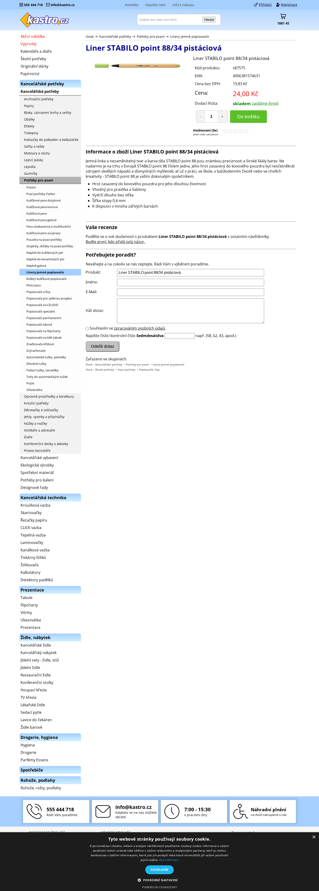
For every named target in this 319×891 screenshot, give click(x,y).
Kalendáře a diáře (36, 51)
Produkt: (93, 272)
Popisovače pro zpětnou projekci (49, 298)
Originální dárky (34, 66)
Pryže (30, 383)
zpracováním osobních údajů (139, 328)
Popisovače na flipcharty (43, 331)
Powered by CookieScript (159, 887)
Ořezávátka (34, 390)
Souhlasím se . (128, 328)
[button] (159, 880)
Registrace (289, 4)
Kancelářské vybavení (39, 457)
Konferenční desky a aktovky (46, 444)
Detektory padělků (37, 579)
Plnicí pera (33, 285)
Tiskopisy (31, 133)
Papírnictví (30, 73)
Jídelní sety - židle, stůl (40, 660)
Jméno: (92, 282)
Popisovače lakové (39, 324)
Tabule (26, 597)
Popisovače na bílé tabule (44, 337)
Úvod (90, 36)
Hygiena (28, 745)
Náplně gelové (36, 266)
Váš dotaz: (95, 310)
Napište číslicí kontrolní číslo (110, 335)
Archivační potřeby (38, 99)
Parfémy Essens (34, 759)
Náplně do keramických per (45, 259)
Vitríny (26, 612)
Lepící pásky (33, 160)
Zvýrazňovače (36, 350)
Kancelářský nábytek (39, 652)
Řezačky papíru (34, 520)
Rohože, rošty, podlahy (41, 787)
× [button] (313, 837)
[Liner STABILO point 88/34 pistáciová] (137, 67)
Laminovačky (32, 542)
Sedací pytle (31, 712)
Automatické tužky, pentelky (46, 357)
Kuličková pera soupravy (43, 233)
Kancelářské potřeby (115, 36)
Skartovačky (31, 512)
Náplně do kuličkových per (44, 253)
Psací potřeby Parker (40, 194)
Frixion (31, 187)
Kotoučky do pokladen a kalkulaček (51, 139)
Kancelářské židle (36, 645)
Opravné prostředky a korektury (49, 396)
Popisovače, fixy (149, 369)
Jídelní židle (30, 667)
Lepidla (29, 166)
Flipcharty (29, 605)
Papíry (29, 106)
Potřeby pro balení (37, 480)
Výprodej (28, 43)
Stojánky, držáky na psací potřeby (49, 246)
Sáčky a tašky (34, 146)
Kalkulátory (30, 572)
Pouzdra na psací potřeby (44, 239)
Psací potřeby (126, 369)
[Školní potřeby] (44, 20)
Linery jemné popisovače (189, 36)
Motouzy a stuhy (37, 153)
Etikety (29, 126)
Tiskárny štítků (33, 557)
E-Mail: (91, 291)
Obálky (29, 119)
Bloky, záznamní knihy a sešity (47, 112)
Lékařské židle (33, 704)
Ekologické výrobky (37, 465)
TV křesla (28, 697)
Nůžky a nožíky (35, 423)
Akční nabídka (33, 36)
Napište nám (155, 5)
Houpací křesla (34, 690)
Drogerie (28, 752)
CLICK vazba (31, 527)
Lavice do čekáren (36, 719)
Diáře (28, 437)
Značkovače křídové (40, 344)
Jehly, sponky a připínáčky (44, 416)
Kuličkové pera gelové (41, 220)
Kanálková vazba (35, 550)
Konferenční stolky (37, 682)
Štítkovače (30, 564)
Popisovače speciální (40, 311)
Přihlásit (265, 4)
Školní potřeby (104, 369)
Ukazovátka (31, 620)
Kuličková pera (36, 213)
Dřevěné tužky (36, 364)
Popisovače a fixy (38, 292)
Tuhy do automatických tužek (47, 377)
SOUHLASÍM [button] (159, 870)
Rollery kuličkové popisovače (46, 279)
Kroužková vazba (35, 505)
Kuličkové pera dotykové (43, 200)
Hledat (209, 19)
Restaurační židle (36, 675)
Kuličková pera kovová (42, 207)
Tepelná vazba (33, 535)
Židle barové (31, 727)
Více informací (168, 860)
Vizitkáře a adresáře (39, 430)
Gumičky (30, 173)
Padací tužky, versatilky (42, 370)
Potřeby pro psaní (151, 36)
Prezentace (30, 627)
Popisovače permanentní (43, 318)
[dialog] (159, 861)
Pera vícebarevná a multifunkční (48, 226)
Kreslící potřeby (36, 403)
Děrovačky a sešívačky (41, 410)
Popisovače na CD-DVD (42, 305)
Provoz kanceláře (37, 450)
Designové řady (34, 487)
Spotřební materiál (37, 472)
